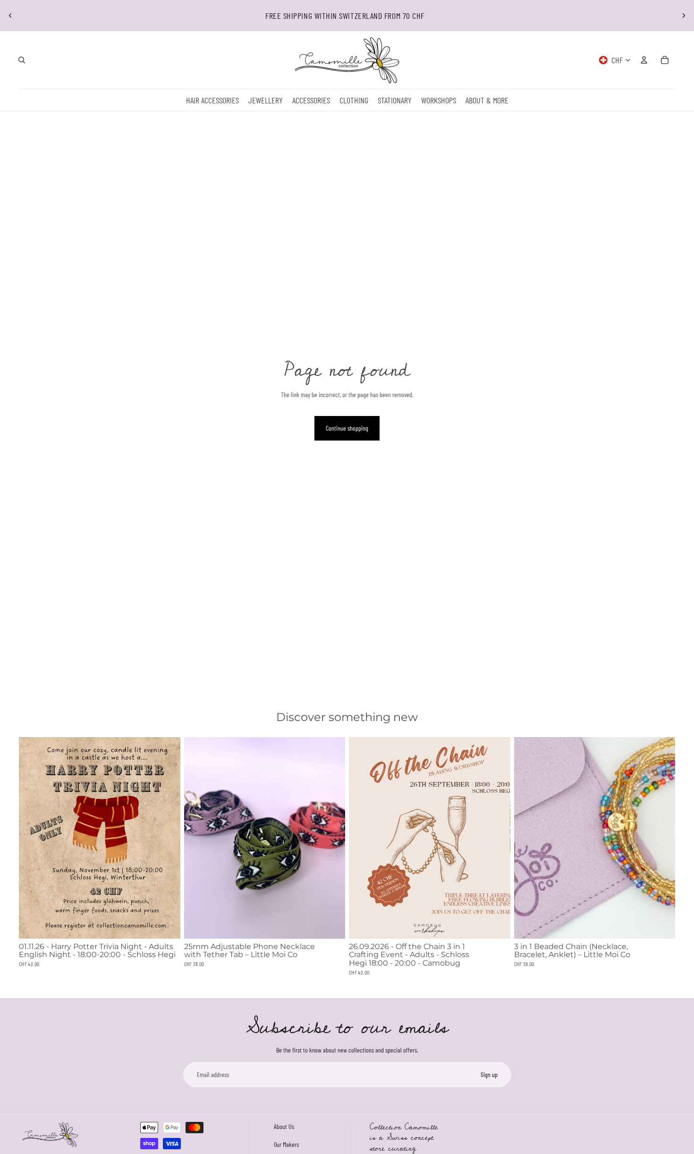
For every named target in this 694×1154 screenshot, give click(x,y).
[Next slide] (683, 15)
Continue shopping (347, 428)
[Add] (165, 924)
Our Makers (286, 1144)
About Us (284, 1126)
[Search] (21, 60)
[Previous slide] (10, 15)
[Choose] (330, 924)
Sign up (489, 1074)
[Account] (644, 60)
